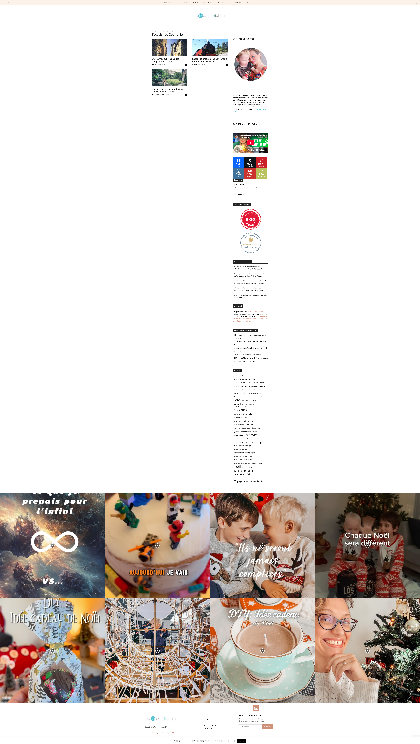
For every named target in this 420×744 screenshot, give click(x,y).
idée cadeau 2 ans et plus (241, 439)
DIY (250, 414)
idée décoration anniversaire (244, 460)
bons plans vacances (252, 397)
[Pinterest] (162, 733)
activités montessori (257, 386)
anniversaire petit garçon (256, 393)
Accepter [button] (241, 741)
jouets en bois (257, 463)
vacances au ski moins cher (242, 477)
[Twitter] (168, 733)
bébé (237, 400)
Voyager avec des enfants (248, 481)
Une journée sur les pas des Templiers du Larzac (165, 60)
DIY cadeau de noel (241, 418)
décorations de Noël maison (242, 428)
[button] (417, 3)
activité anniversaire (241, 376)
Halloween (238, 435)
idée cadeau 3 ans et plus (249, 442)
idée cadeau (252, 435)
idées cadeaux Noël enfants (242, 463)
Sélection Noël (243, 471)
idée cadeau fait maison (241, 449)
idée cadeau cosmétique (243, 446)
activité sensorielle (240, 386)
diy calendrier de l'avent (246, 421)
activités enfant (257, 383)
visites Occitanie (256, 477)
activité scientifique (241, 383)
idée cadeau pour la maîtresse (243, 456)
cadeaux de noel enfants (249, 400)
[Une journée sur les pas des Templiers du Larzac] (169, 47)
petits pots (246, 467)
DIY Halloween (239, 425)
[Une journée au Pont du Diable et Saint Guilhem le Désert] (169, 77)
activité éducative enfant (244, 390)
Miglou (154, 64)
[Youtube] (173, 733)
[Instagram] (157, 733)
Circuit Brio (240, 410)
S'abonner (267, 726)
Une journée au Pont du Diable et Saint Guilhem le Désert (168, 90)
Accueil (154, 31)
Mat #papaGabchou (158, 94)
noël (237, 466)
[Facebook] (152, 733)
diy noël (249, 424)
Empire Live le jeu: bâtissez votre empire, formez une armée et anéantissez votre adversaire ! (250, 318)
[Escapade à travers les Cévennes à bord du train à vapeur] (210, 47)
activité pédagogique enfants (244, 379)
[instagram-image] (52, 545)
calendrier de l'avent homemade (244, 405)
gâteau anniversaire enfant (245, 431)
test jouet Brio (242, 474)
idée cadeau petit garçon (244, 452)
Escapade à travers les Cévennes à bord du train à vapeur (209, 60)
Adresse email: (239, 184)
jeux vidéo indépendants (255, 312)
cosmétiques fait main (240, 414)
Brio (262, 397)
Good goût (256, 428)
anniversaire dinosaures (241, 393)
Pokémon (254, 467)
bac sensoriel (239, 397)
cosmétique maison (254, 410)
